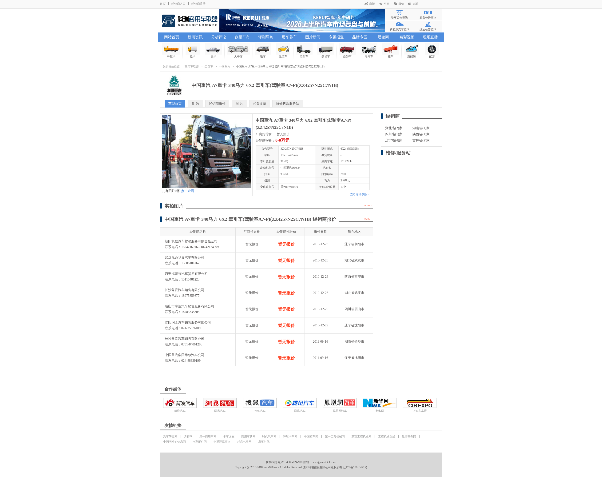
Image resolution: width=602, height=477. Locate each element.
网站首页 (171, 37)
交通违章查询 (222, 441)
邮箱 (416, 3)
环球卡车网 (290, 436)
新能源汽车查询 (399, 29)
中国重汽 (224, 66)
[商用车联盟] (189, 20)
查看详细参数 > (360, 194)
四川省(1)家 (393, 134)
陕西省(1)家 (421, 134)
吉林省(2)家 (421, 140)
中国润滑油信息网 (174, 441)
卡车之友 (228, 436)
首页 (163, 3)
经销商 (383, 37)
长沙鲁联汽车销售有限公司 (184, 290)
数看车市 (242, 37)
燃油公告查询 (428, 29)
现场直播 (430, 37)
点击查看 (187, 191)
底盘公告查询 (428, 17)
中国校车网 (311, 436)
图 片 (239, 103)
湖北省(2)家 (393, 128)
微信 (401, 3)
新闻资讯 (195, 37)
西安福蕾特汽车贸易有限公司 (186, 274)
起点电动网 (244, 441)
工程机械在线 (386, 436)
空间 (386, 3)
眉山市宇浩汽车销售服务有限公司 (189, 306)
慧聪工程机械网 (361, 436)
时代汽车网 (269, 436)
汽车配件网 (200, 441)
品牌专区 (359, 37)
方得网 (188, 436)
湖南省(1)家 (421, 128)
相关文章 (259, 103)
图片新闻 (312, 37)
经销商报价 (217, 103)
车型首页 (175, 103)
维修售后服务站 (287, 103)
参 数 (195, 103)
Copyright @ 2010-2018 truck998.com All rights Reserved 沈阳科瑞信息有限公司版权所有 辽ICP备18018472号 (301, 467)
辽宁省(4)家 (393, 140)
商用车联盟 (192, 66)
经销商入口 (178, 3)
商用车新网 (248, 436)
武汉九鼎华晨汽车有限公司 (184, 257)
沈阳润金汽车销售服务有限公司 (188, 322)
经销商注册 (198, 3)
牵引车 (209, 66)
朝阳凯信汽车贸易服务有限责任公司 (191, 241)
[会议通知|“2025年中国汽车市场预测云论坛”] (302, 20)
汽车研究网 (170, 436)
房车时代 (263, 441)
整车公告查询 (399, 17)
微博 (372, 3)
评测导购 (265, 37)
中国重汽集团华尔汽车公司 (184, 355)
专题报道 (336, 37)
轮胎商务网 (409, 436)
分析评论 (218, 37)
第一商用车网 (207, 436)
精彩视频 (406, 37)
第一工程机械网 (335, 436)
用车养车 (289, 37)
